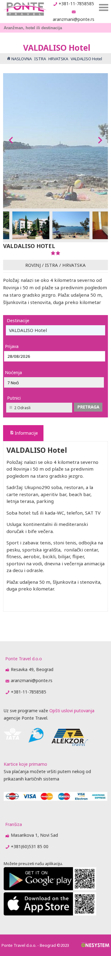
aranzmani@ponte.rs (73, 19)
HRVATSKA (74, 265)
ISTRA (51, 265)
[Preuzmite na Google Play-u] (50, 888)
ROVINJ (33, 265)
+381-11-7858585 (76, 3)
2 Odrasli (22, 407)
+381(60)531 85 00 (29, 846)
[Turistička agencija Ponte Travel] (25, 9)
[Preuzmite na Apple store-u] (50, 914)
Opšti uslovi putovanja (71, 710)
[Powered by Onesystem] (95, 945)
